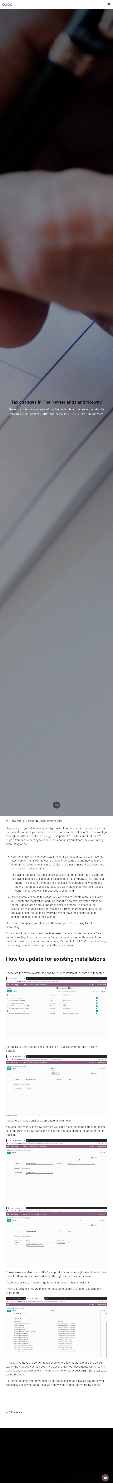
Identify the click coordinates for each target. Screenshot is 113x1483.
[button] (108, 4)
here (96, 1366)
